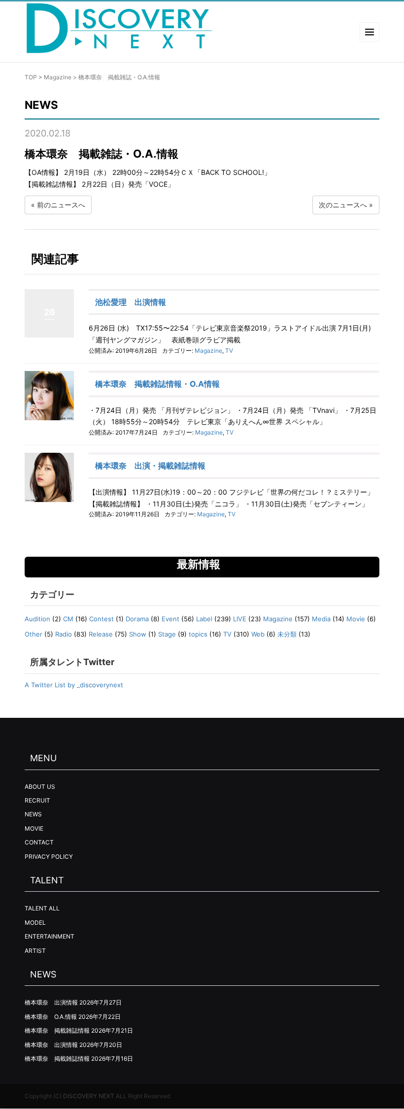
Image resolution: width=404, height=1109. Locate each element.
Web (258, 634)
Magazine (57, 77)
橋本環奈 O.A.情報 (51, 1016)
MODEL (35, 922)
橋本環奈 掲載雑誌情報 (57, 1030)
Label (204, 619)
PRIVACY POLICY (49, 856)
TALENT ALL (42, 908)
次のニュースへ (343, 205)
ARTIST (35, 950)
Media (321, 619)
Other (33, 634)
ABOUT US (40, 786)
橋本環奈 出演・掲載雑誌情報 (150, 465)
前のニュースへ (61, 205)
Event (170, 619)
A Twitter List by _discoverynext (74, 685)
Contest (101, 619)
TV (229, 350)
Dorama (137, 619)
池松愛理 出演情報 (130, 302)
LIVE (239, 619)
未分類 (287, 634)
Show (137, 634)
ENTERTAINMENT (49, 936)
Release (101, 634)
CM (68, 619)
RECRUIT (37, 800)
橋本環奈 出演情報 (51, 1002)
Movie (355, 619)
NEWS (33, 814)
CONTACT (39, 842)
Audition (37, 619)
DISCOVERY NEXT (88, 1096)
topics (198, 634)
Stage (167, 634)
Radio (63, 634)
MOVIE (34, 828)
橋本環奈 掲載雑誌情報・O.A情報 (157, 384)
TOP (31, 77)
